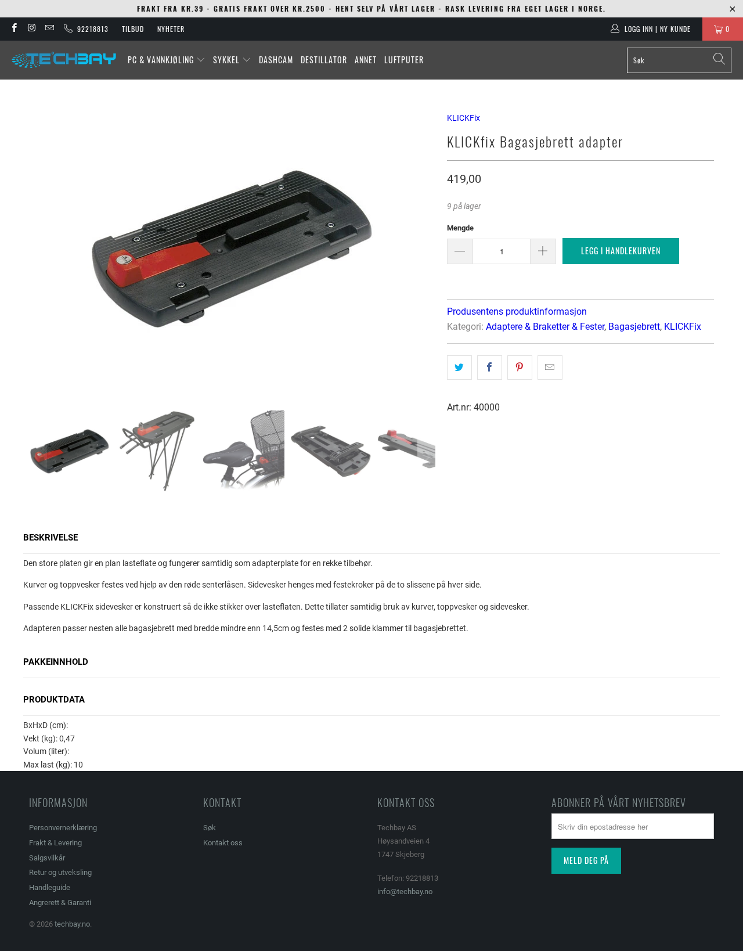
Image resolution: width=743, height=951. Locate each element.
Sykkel (227, 59)
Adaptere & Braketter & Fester (545, 326)
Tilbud (133, 29)
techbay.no (72, 924)
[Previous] (37, 248)
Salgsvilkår (47, 857)
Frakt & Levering (55, 842)
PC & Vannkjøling (162, 59)
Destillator (324, 59)
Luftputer (404, 59)
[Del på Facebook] (489, 367)
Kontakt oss (223, 842)
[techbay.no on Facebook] (14, 29)
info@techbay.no (404, 891)
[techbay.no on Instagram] (31, 29)
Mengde (460, 228)
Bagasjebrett (634, 326)
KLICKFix (463, 118)
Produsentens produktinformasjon (517, 311)
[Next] (426, 248)
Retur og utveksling (60, 872)
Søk (209, 827)
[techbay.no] (64, 60)
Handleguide (49, 887)
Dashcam (276, 59)
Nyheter (171, 29)
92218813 (91, 29)
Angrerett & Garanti (60, 902)
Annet (366, 59)
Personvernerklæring (63, 827)
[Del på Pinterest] (519, 367)
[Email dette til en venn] (550, 367)
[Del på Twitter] (459, 367)
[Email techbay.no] (49, 29)
